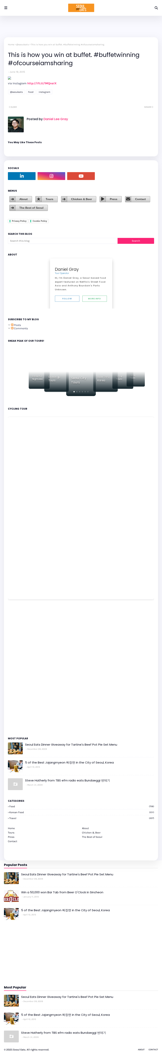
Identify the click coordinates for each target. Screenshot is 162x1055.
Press (113, 199)
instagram (44, 92)
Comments (20, 328)
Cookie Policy (40, 221)
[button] (74, 391)
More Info (94, 298)
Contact (140, 199)
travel (81, 818)
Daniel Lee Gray (55, 119)
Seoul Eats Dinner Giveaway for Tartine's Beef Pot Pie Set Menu (71, 744)
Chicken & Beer (81, 199)
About (23, 199)
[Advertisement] (20, 668)
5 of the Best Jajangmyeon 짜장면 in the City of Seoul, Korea (69, 762)
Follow (67, 298)
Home (11, 44)
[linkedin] (22, 176)
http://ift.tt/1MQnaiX (42, 83)
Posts (17, 325)
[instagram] (51, 176)
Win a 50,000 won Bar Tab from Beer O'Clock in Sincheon (62, 892)
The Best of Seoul (31, 207)
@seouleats (22, 44)
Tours (49, 199)
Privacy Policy (19, 221)
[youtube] (81, 176)
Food (30, 92)
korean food (81, 812)
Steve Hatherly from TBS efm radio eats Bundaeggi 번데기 (67, 780)
